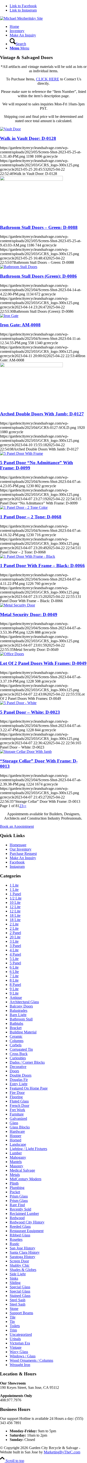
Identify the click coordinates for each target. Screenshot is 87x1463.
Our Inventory (20, 849)
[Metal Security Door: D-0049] (17, 605)
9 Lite (14, 989)
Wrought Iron (20, 1365)
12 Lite (15, 907)
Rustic (14, 1244)
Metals (15, 1175)
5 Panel (15, 963)
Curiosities (18, 1058)
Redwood (17, 1218)
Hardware (17, 1131)
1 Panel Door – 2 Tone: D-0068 (30, 516)
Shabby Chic (19, 1265)
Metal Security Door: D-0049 (28, 614)
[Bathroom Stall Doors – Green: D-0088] (31, 179)
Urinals (15, 1339)
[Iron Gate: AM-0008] (9, 316)
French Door (19, 1105)
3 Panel (15, 946)
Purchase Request (23, 853)
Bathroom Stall (21, 1019)
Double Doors (20, 1075)
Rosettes (16, 1239)
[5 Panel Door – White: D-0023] (18, 703)
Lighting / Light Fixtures (28, 1149)
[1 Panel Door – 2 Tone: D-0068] (24, 507)
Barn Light (18, 1015)
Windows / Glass (23, 1356)
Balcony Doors (21, 1006)
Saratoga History (22, 1257)
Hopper (15, 1136)
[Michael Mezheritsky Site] (21, 18)
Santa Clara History (25, 1252)
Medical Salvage (22, 1170)
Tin (12, 1321)
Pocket (15, 1192)
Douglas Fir (19, 1080)
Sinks (14, 1278)
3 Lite (14, 941)
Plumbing (17, 1188)
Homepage (18, 845)
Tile (12, 1317)
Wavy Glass (19, 1352)
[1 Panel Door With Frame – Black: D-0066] (27, 556)
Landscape (18, 1144)
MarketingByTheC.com (62, 1452)
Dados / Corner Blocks (27, 1062)
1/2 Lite (16, 898)
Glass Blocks (20, 1127)
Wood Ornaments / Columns (31, 1360)
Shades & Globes (23, 1270)
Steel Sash (17, 1300)
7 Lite (14, 976)
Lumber (16, 1153)
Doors (14, 1071)
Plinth (14, 1183)
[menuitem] (48, 26)
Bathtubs (16, 1023)
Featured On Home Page (29, 1088)
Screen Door (19, 1261)
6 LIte (14, 972)
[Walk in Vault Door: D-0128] (10, 129)
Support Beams (21, 1313)
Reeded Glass (20, 1226)
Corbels (16, 1045)
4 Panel (15, 954)
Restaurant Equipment (27, 1231)
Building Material (23, 1032)
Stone (14, 1309)
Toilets (15, 1326)
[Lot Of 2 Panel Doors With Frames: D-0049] (12, 654)
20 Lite (15, 937)
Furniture (17, 1114)
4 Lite (14, 950)
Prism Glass (19, 1196)
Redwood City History (27, 1222)
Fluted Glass (19, 1101)
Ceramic (16, 1036)
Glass (14, 1123)
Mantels (16, 1162)
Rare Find (17, 1205)
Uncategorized (21, 1334)
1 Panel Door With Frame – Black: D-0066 (42, 565)
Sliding (15, 1283)
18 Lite (15, 915)
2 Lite (14, 924)
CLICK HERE (47, 79)
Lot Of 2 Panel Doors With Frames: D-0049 (43, 663)
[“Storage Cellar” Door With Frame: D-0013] (26, 751)
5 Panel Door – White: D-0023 (30, 712)
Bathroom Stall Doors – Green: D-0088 (39, 227)
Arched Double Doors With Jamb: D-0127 (42, 413)
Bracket (16, 1028)
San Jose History (22, 1248)
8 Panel (15, 985)
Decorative (18, 1067)
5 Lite (14, 959)
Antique (16, 997)
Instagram (17, 866)
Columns (16, 1041)
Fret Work (17, 1110)
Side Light (18, 1274)
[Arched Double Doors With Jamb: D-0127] (31, 366)
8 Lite (14, 980)
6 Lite (14, 967)
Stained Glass (20, 1296)
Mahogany (18, 1157)
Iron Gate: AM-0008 (20, 324)
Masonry (16, 1166)
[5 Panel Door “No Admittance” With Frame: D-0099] (21, 453)
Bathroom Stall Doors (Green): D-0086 (38, 276)
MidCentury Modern (25, 1179)
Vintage (16, 1347)
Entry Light (18, 1084)
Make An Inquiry (23, 858)
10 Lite (15, 902)
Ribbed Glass (20, 1235)
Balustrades (18, 1010)
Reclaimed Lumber (24, 1213)
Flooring (16, 1097)
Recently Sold (20, 1209)
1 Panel (15, 894)
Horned (15, 1140)
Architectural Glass (24, 1002)
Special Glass (20, 1287)
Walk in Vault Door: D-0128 (28, 138)
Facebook (17, 862)
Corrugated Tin (21, 1049)
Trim (13, 1330)
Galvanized (18, 1118)
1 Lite (14, 885)
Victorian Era (20, 1343)
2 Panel (15, 933)
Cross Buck (19, 1054)
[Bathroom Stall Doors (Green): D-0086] (18, 267)
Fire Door (17, 1093)
